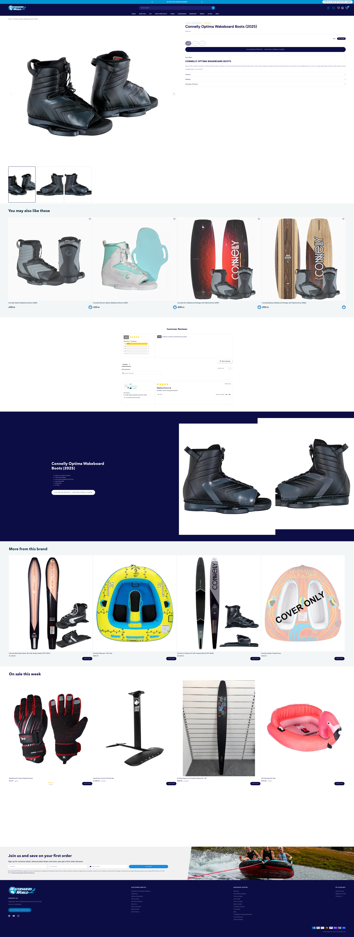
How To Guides (238, 901)
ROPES (202, 13)
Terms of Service (136, 907)
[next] (340, 608)
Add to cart (87, 658)
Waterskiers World (331, 931)
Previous (152, 2)
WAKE (134, 13)
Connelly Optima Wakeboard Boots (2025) (25, 19)
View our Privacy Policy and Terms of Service (23, 872)
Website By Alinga (341, 931)
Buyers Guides (238, 904)
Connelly (187, 23)
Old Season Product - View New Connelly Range (265, 49)
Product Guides (238, 896)
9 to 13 (202, 43)
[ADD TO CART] (90, 307)
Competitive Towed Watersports (243, 914)
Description (188, 57)
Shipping (187, 79)
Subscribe (148, 866)
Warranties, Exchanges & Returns (140, 891)
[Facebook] (9, 916)
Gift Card (236, 891)
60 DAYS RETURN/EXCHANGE (177, 2)
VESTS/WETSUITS (161, 13)
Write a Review (226, 361)
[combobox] (177, 8)
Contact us (339, 896)
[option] (92, 93)
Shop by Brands (238, 919)
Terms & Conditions (137, 901)
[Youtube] (14, 916)
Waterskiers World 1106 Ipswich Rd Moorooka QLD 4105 (24, 901)
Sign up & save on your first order (337, 2)
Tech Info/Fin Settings (240, 894)
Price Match (237, 909)
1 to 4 (188, 43)
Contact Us (134, 894)
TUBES (172, 13)
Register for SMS (341, 894)
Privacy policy (135, 899)
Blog (235, 912)
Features (188, 74)
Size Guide (341, 38)
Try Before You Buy (239, 907)
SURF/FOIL (142, 13)
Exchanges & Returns (191, 84)
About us (134, 904)
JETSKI (210, 13)
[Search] (213, 7)
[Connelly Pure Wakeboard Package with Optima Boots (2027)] (219, 259)
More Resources (238, 917)
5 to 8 (195, 43)
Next (201, 2)
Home (10, 19)
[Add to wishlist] (90, 219)
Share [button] (160, 394)
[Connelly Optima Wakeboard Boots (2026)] (50, 259)
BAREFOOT (193, 13)
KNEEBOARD (182, 13)
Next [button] (174, 93)
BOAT (217, 13)
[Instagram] (18, 916)
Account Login (340, 891)
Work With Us (135, 912)
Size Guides (237, 899)
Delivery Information (137, 896)
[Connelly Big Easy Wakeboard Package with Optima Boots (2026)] (304, 259)
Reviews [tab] (125, 364)
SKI (150, 13)
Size (339, 38)
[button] (227, 394)
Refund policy (135, 909)
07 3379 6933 (17, 904)
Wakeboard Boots (196, 23)
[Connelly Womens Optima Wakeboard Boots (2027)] (135, 259)
